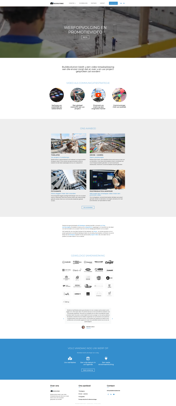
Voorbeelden (83, 3)
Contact (102, 3)
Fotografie (82, 396)
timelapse (72, 234)
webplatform (89, 227)
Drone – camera (83, 394)
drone (95, 231)
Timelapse (82, 391)
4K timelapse (81, 225)
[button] (63, 318)
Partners (94, 3)
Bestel (85, 37)
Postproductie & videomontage (88, 399)
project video (94, 234)
